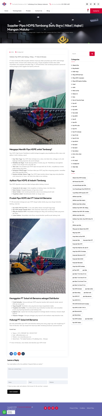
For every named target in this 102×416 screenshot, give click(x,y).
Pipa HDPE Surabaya (77, 319)
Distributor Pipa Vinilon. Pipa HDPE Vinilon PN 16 (83, 219)
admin (12, 52)
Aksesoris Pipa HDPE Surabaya (79, 178)
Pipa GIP (75, 103)
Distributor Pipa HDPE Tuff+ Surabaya (81, 211)
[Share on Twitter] (15, 353)
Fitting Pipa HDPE (76, 232)
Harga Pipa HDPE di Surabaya (79, 251)
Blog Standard (76, 68)
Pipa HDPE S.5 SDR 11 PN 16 (79, 307)
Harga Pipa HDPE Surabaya (79, 266)
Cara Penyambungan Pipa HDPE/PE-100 (82, 189)
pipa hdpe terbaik (89, 319)
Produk (28, 11)
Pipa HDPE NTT (76, 296)
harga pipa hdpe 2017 (88, 240)
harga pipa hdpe (76, 240)
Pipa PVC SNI (76, 138)
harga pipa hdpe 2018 (77, 244)
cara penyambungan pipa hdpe (79, 185)
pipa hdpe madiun (89, 289)
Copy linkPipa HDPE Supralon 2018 (80, 193)
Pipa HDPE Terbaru (77, 322)
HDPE (74, 87)
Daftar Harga (75, 71)
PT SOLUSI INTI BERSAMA (24, 407)
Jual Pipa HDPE (76, 270)
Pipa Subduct (75, 151)
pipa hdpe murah (87, 292)
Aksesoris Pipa (76, 65)
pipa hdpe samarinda (77, 311)
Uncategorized (20, 52)
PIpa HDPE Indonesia (77, 289)
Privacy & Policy (74, 408)
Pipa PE (74, 119)
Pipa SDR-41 (75, 141)
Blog (48, 11)
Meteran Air (75, 94)
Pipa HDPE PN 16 (76, 300)
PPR (73, 157)
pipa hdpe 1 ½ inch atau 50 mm (79, 277)
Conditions (82, 408)
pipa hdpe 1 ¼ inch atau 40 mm (79, 274)
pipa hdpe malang (76, 292)
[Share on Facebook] (11, 353)
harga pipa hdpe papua (78, 262)
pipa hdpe (85, 270)
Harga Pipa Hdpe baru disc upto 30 (80, 247)
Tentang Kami (17, 11)
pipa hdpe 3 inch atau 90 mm (79, 285)
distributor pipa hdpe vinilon (78, 215)
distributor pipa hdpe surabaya (79, 204)
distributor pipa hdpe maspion (79, 200)
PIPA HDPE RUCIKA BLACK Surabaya (81, 304)
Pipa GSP (75, 106)
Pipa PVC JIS (75, 135)
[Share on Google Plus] (19, 353)
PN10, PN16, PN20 (77, 154)
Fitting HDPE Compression (78, 78)
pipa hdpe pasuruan (87, 296)
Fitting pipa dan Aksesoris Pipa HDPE (80, 229)
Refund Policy (90, 408)
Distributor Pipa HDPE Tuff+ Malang (80, 207)
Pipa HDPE (75, 109)
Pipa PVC (75, 128)
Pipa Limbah (75, 113)
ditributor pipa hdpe (77, 225)
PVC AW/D (75, 160)
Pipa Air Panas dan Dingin (78, 100)
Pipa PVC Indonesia (77, 132)
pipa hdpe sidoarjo (77, 315)
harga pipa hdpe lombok (78, 259)
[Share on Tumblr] (23, 353)
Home (6, 11)
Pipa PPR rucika (76, 125)
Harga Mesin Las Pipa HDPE (79, 236)
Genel (74, 84)
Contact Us (38, 11)
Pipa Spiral (75, 144)
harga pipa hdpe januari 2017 (79, 255)
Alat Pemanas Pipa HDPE (78, 181)
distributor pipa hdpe (77, 196)
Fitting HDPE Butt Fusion (78, 74)
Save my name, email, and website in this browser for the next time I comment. (28, 386)
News (74, 97)
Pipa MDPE (75, 116)
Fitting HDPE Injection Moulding (79, 81)
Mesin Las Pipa (76, 90)
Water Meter (75, 167)
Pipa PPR (75, 122)
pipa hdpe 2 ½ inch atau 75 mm (79, 281)
